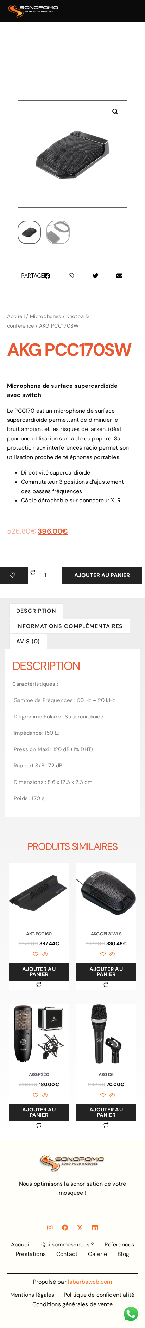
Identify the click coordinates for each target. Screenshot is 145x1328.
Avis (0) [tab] (28, 641)
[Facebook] (65, 1227)
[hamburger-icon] (130, 11)
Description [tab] (36, 610)
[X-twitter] (80, 1227)
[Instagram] (50, 1227)
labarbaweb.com (90, 1281)
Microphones (45, 316)
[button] (115, 111)
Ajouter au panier (102, 575)
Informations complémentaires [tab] (69, 626)
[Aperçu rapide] (44, 955)
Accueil (16, 316)
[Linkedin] (95, 1227)
